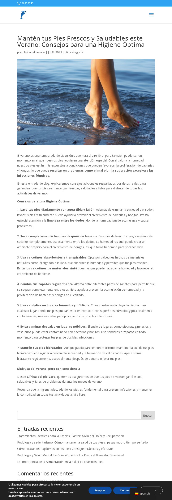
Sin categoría (74, 52)
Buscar (147, 415)
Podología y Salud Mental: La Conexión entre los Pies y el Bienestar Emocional (70, 455)
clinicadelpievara (34, 52)
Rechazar (126, 490)
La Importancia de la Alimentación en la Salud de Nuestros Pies (60, 462)
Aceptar (100, 490)
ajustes (38, 496)
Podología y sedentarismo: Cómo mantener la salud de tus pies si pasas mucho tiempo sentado (82, 442)
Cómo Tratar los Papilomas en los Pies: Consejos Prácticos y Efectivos (65, 449)
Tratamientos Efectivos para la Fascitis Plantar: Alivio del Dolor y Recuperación (70, 436)
